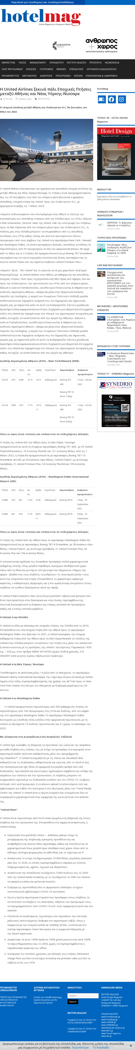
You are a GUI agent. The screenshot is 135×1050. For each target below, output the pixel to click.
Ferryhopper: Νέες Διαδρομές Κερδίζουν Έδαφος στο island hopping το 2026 (119, 248)
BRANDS (61, 69)
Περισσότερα (80, 1047)
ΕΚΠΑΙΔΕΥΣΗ (57, 62)
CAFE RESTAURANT (12, 69)
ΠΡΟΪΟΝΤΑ (95, 62)
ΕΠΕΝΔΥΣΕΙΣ (76, 69)
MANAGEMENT (38, 62)
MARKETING (8, 62)
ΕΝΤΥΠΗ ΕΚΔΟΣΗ (76, 62)
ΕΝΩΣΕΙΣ (31, 69)
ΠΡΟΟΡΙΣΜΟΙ (63, 75)
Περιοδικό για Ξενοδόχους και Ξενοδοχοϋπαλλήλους (42, 2)
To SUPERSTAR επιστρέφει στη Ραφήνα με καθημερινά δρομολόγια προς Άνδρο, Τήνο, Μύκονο (121, 322)
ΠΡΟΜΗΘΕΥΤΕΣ (10, 75)
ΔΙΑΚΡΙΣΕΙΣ (46, 75)
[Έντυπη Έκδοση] (102, 99)
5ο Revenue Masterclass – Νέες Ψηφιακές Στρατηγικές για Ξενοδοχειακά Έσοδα (120, 357)
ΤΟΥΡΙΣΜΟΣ (46, 69)
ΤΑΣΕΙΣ (22, 62)
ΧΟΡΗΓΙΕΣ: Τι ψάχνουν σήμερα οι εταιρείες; (119, 224)
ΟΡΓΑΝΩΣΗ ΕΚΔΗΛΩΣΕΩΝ (101, 69)
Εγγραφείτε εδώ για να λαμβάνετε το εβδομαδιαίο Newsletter (114, 198)
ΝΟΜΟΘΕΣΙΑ (112, 62)
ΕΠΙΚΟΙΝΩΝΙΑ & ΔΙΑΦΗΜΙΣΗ (101, 75)
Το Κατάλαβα (101, 1047)
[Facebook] (112, 99)
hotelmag (7, 98)
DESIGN (78, 75)
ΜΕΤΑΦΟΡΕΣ (29, 75)
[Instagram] (122, 99)
